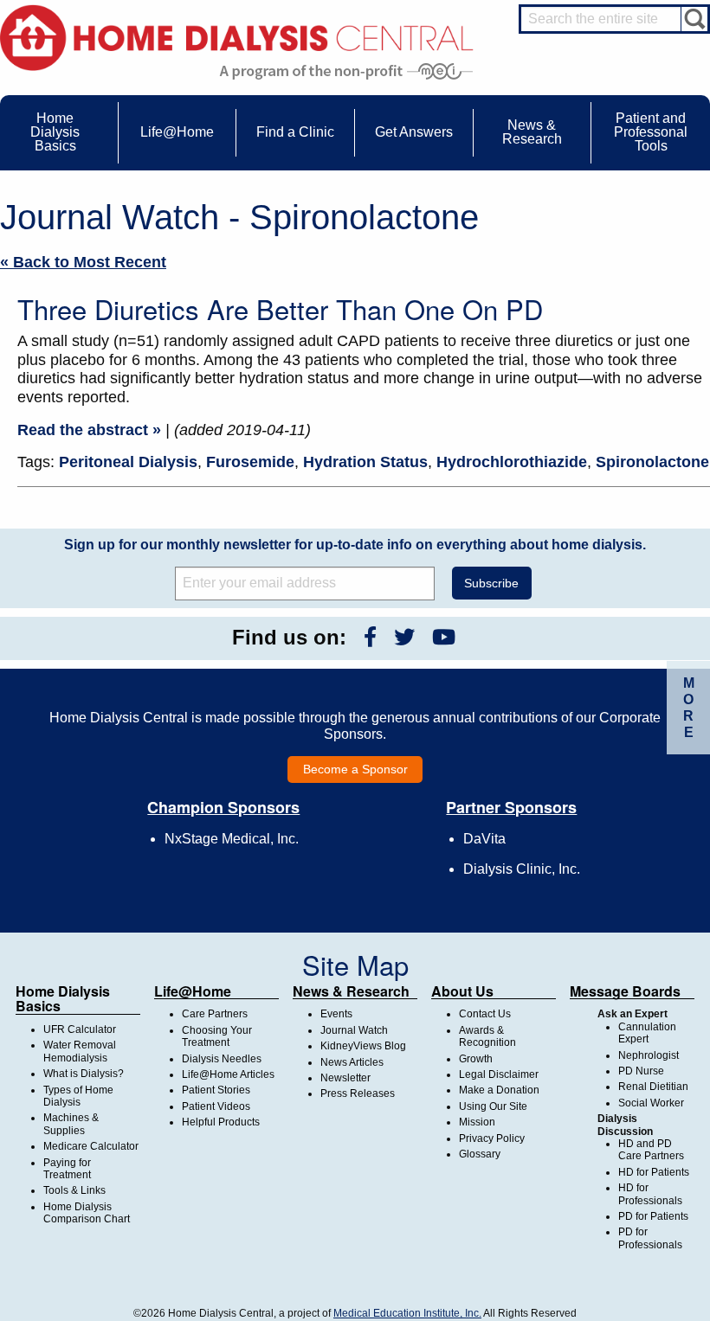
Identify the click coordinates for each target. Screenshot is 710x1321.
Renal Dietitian (653, 1087)
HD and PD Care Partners (651, 1150)
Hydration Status (365, 462)
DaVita (484, 838)
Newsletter (345, 1078)
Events (336, 1014)
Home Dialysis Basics (63, 998)
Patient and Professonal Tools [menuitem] (650, 132)
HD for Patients (653, 1172)
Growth (476, 1059)
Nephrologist (648, 1055)
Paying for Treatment (67, 1169)
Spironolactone (652, 462)
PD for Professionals (650, 1238)
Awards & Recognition (487, 1036)
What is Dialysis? (83, 1074)
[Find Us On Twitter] (404, 637)
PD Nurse (641, 1071)
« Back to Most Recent (83, 262)
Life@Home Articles (228, 1074)
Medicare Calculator (91, 1146)
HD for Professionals (650, 1194)
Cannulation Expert (647, 1033)
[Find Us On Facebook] (370, 637)
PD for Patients (653, 1216)
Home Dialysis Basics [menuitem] (55, 132)
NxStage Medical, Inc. (232, 838)
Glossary (479, 1154)
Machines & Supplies (71, 1124)
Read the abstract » (89, 430)
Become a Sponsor (355, 769)
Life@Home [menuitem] (177, 132)
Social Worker (651, 1103)
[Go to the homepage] (237, 36)
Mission (477, 1122)
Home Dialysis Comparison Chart (86, 1213)
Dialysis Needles (221, 1059)
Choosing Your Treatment (217, 1036)
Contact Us (485, 1014)
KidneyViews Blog (363, 1046)
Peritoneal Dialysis (128, 462)
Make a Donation (499, 1090)
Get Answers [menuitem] (414, 132)
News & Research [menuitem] (532, 132)
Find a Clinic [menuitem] (295, 132)
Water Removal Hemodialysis (79, 1051)
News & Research (351, 991)
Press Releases (357, 1093)
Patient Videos (216, 1106)
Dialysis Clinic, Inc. (521, 869)
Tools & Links (74, 1190)
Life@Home (192, 991)
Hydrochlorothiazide (511, 462)
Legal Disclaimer (499, 1074)
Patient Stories (216, 1090)
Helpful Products (221, 1122)
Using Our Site (493, 1106)
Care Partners (215, 1014)
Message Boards (625, 991)
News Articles (352, 1062)
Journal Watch (354, 1030)
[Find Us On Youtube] (443, 637)
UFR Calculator (79, 1029)
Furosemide (250, 462)
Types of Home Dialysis (78, 1096)
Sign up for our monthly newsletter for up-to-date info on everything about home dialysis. (355, 544)
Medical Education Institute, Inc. (407, 1313)
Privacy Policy (492, 1138)
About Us (462, 991)
